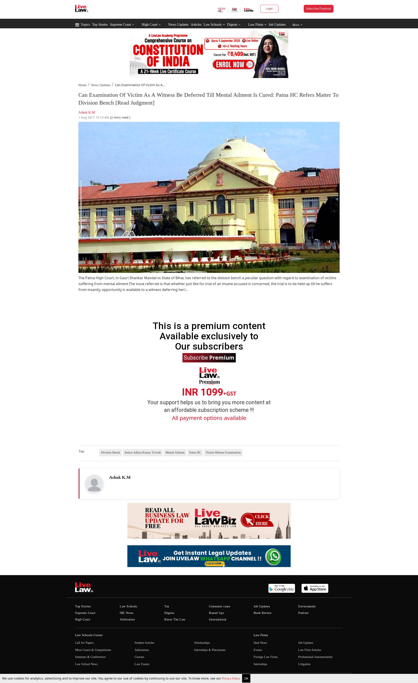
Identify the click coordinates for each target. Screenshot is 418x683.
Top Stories (100, 24)
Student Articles (144, 642)
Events (258, 650)
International (217, 619)
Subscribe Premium (318, 8)
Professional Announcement (315, 657)
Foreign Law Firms (266, 657)
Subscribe (209, 357)
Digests (232, 24)
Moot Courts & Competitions (93, 650)
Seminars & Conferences (90, 657)
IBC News (126, 613)
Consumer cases (219, 606)
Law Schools (213, 24)
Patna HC (195, 452)
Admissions (142, 650)
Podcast (303, 613)
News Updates (178, 24)
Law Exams (142, 664)
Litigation (304, 664)
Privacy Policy (231, 678)
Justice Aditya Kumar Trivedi (143, 452)
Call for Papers (84, 642)
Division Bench (110, 452)
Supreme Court (120, 24)
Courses (139, 657)
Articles (196, 24)
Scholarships (202, 642)
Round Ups (216, 613)
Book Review (263, 613)
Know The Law (174, 619)
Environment (307, 606)
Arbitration (127, 619)
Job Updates (277, 24)
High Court (149, 24)
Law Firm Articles (309, 650)
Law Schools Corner (89, 635)
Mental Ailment (175, 452)
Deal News (260, 642)
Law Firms (255, 24)
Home (82, 85)
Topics (85, 24)
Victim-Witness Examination (223, 452)
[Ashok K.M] (94, 484)
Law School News (86, 664)
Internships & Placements (210, 650)
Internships (260, 664)
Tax (166, 606)
